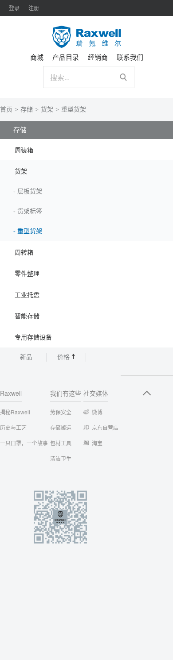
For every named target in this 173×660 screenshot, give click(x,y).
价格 (64, 357)
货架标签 (29, 211)
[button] (86, 149)
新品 (26, 357)
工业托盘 (27, 295)
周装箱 (24, 150)
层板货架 (29, 191)
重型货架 (73, 109)
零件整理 (27, 273)
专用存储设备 (33, 337)
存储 (26, 109)
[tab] (86, 149)
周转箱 (24, 252)
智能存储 (27, 316)
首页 (6, 109)
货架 (47, 109)
